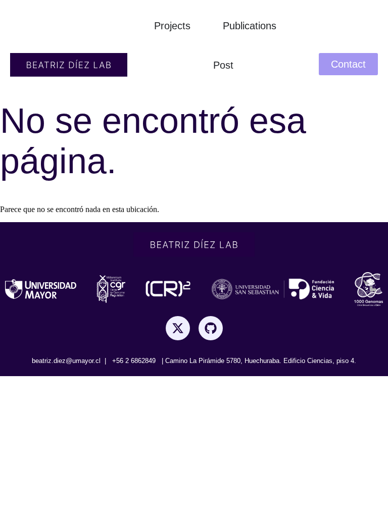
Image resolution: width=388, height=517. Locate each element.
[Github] (211, 328)
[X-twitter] (178, 328)
